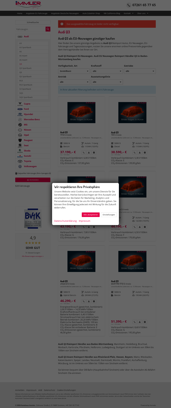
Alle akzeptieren (90, 214)
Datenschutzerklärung (65, 220)
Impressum (84, 220)
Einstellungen (109, 214)
